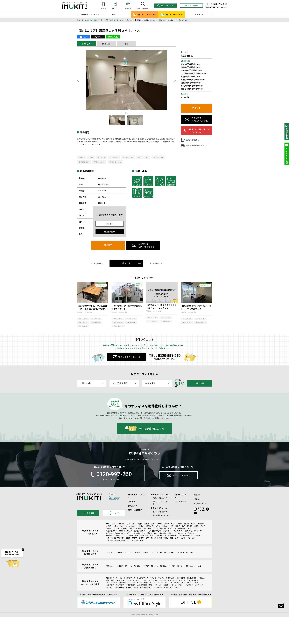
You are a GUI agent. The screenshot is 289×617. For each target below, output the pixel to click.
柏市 (147, 538)
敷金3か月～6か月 (117, 580)
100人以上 (110, 566)
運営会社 (197, 495)
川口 (171, 538)
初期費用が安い (124, 582)
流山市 (164, 526)
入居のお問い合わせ (160, 498)
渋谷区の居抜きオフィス (114, 20)
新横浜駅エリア (111, 531)
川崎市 (115, 526)
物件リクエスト (167, 5)
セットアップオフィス (127, 578)
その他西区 (179, 533)
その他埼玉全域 (137, 540)
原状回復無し (192, 578)
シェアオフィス (142, 578)
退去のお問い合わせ (160, 512)
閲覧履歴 (131, 501)
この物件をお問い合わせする (146, 245)
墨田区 (186, 524)
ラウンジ (109, 587)
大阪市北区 (149, 526)
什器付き (173, 585)
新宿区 (140, 524)
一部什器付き (180, 578)
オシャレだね (128, 157)
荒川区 (189, 526)
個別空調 (195, 580)
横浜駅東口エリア (140, 531)
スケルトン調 (137, 582)
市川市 (134, 538)
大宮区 (166, 538)
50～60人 (154, 566)
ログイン (109, 223)
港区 (134, 524)
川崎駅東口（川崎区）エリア (116, 535)
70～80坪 (137, 552)
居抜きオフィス (115, 162)
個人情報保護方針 (200, 503)
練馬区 (196, 526)
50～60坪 (154, 552)
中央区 (128, 524)
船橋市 (128, 538)
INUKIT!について (181, 495)
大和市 (157, 526)
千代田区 (121, 524)
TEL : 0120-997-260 (165, 355)
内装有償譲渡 (130, 585)
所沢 (193, 538)
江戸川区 (116, 528)
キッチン (178, 587)
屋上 (183, 582)
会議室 (145, 582)
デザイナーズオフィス (166, 578)
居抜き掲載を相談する (195, 145)
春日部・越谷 (185, 538)
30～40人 (114, 157)
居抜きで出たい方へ (174, 14)
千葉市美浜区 (172, 535)
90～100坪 (119, 552)
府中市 (155, 528)
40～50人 (163, 566)
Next (175, 80)
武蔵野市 (124, 528)
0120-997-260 (114, 474)
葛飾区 (108, 528)
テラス (188, 582)
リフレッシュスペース (134, 580)
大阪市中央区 (111, 524)
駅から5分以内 (145, 587)
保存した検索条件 (135, 510)
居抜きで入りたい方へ (147, 14)
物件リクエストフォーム (129, 356)
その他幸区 (144, 535)
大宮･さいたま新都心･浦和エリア (118, 540)
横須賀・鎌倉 (152, 533)
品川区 (166, 524)
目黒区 (173, 524)
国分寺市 (163, 528)
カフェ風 (153, 578)
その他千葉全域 (156, 538)
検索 (202, 383)
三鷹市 (131, 528)
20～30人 (180, 566)
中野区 (108, 526)
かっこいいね (143, 157)
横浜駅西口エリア (125, 531)
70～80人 (137, 566)
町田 (149, 528)
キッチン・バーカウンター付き (179, 580)
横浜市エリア (192, 528)
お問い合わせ (193, 5)
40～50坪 (163, 552)
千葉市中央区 (161, 535)
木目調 (135, 587)
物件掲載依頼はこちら (151, 428)
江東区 (180, 524)
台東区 (160, 524)
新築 (107, 580)
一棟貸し (196, 582)
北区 (183, 526)
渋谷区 (81, 157)
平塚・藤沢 (163, 533)
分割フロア (110, 585)
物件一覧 (126, 263)
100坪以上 (110, 552)
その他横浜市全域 (154, 531)
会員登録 (90, 513)
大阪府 (141, 526)
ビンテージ (199, 585)
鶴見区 (170, 533)
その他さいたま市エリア (128, 526)
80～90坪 (128, 552)
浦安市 (141, 538)
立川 (144, 528)
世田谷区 (201, 524)
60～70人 (146, 566)
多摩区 (152, 535)
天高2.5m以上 (99, 162)
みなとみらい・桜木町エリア (173, 531)
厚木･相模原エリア (138, 533)
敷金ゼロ (163, 580)
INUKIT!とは (117, 14)
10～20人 (189, 566)
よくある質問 (198, 14)
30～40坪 (172, 552)
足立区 (202, 526)
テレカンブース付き (151, 580)
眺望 (150, 585)
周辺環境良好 (84, 162)
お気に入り (132, 505)
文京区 (146, 524)
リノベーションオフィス (159, 582)
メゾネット (158, 585)
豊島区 (177, 526)
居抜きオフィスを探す (90, 14)
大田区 (193, 524)
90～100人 (119, 566)
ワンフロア (120, 585)
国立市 (170, 528)
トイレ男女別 (158, 157)
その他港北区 (189, 533)
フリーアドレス (111, 582)
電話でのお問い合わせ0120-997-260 (199, 131)
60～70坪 (101, 157)
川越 (176, 538)
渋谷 (91, 157)
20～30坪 (180, 552)
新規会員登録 (109, 231)
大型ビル (202, 578)
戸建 (180, 585)
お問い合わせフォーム (181, 475)
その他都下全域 (179, 528)
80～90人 (128, 566)
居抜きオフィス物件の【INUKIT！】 (90, 20)
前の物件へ (98, 263)
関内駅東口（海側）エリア (194, 531)
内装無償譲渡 (142, 585)
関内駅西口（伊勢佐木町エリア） (118, 533)
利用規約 (197, 499)
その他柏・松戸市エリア (115, 538)
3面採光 (129, 587)
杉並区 (171, 526)
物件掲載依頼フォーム (161, 515)
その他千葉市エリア (186, 535)
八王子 (138, 528)
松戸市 (198, 535)
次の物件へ (154, 263)
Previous (78, 80)
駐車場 (166, 585)
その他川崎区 (133, 535)
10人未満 (198, 566)
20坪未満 (189, 552)
